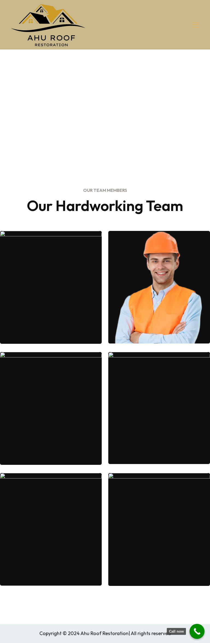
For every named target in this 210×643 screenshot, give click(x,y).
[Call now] (197, 631)
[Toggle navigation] (196, 25)
